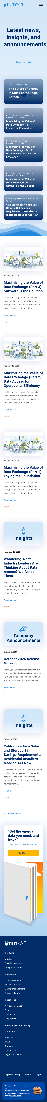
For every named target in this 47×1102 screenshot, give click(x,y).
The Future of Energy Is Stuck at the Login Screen (23, 93)
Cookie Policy (15, 1096)
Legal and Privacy (12, 1075)
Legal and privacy (13, 1055)
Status (28, 1075)
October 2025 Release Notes (22, 661)
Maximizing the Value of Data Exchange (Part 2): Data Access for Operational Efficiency (22, 151)
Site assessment (13, 980)
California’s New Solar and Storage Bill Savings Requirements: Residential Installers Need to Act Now (22, 209)
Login (38, 1075)
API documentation (14, 1006)
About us (9, 1037)
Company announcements (12, 694)
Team (7, 1042)
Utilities (9, 959)
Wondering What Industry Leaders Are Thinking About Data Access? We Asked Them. (21, 567)
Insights (6, 322)
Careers (9, 1046)
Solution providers (13, 963)
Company (10, 1031)
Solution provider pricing (17, 1025)
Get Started (23, 853)
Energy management (15, 989)
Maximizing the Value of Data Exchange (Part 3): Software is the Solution (20, 182)
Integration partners (14, 967)
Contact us (10, 1014)
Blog (7, 1010)
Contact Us (10, 1050)
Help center (10, 1019)
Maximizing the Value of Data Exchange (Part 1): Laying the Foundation (20, 125)
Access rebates (12, 993)
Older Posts (14, 813)
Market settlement (13, 984)
